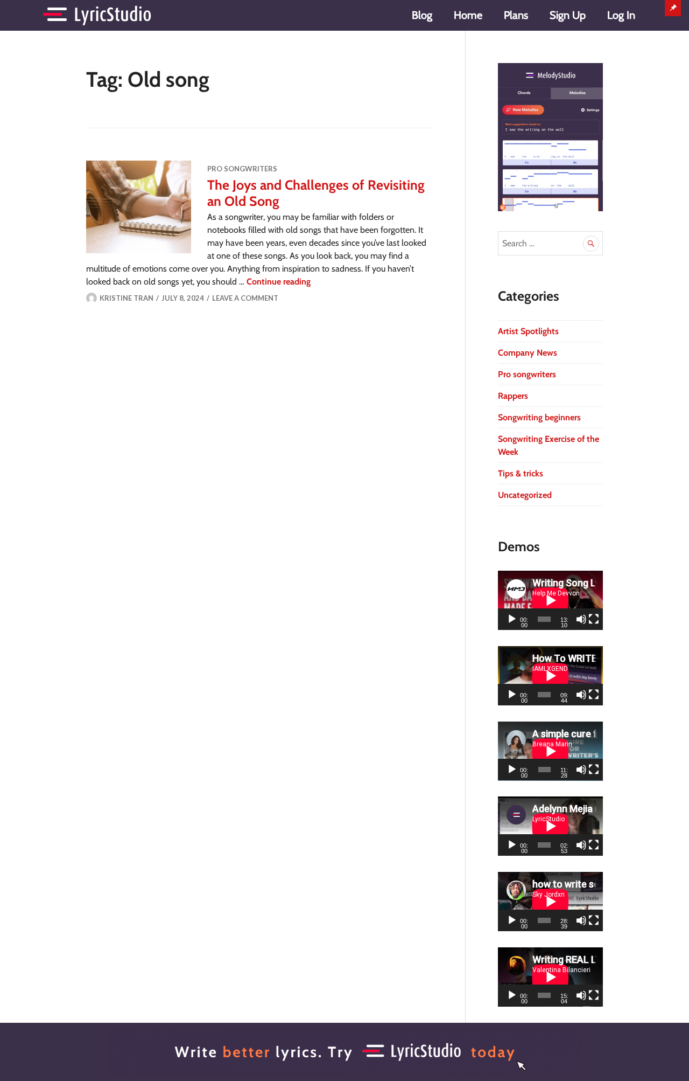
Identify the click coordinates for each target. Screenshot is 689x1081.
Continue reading (279, 281)
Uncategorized (525, 495)
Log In (621, 15)
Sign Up (568, 15)
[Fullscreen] (593, 619)
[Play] (512, 619)
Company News (527, 353)
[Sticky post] (138, 207)
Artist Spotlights (528, 331)
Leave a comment (245, 298)
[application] (550, 600)
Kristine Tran (126, 298)
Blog (422, 15)
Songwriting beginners (539, 417)
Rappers (513, 396)
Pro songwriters (242, 168)
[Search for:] (550, 243)
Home (468, 15)
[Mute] (581, 619)
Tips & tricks (520, 473)
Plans (516, 15)
